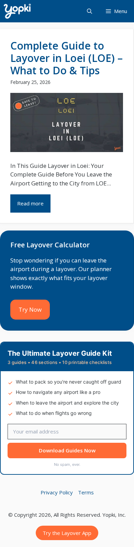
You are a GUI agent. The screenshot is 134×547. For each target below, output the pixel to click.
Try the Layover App (67, 532)
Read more (30, 203)
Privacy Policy (57, 492)
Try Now (30, 309)
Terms (86, 492)
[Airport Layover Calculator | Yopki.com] (17, 11)
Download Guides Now (67, 450)
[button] (89, 11)
